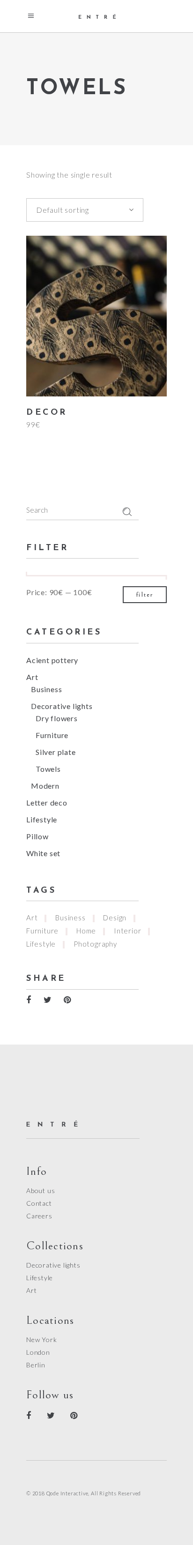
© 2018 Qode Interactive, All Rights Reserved (83, 1493)
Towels (48, 768)
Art (32, 676)
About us (40, 1190)
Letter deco (46, 802)
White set (43, 853)
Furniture (52, 735)
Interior (127, 930)
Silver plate (56, 751)
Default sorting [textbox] (62, 209)
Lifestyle (41, 819)
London (38, 1352)
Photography (95, 944)
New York (41, 1339)
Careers (39, 1216)
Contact (39, 1203)
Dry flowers (57, 718)
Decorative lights (62, 706)
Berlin (35, 1365)
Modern (45, 785)
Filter (144, 594)
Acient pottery (52, 660)
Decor (46, 413)
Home (86, 930)
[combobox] (84, 210)
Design (114, 917)
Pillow (37, 836)
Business (46, 689)
